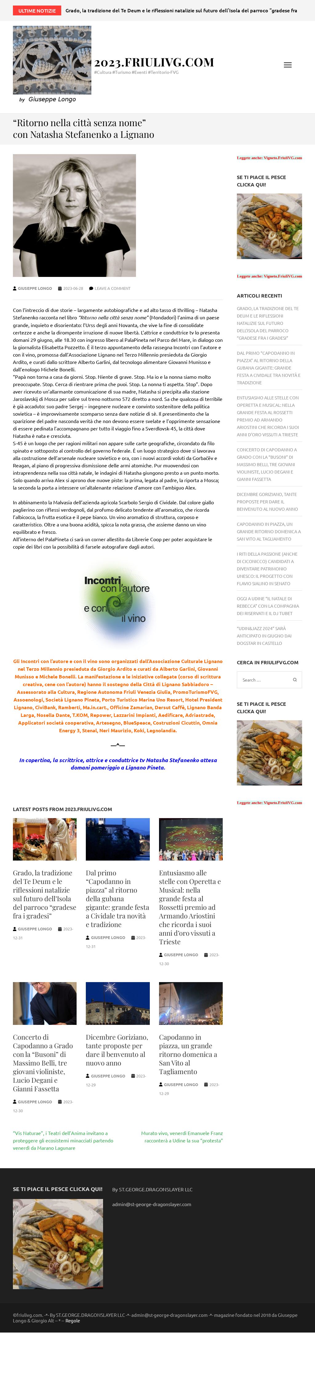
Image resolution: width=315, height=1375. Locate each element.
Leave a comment (112, 288)
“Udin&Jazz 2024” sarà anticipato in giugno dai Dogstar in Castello (264, 636)
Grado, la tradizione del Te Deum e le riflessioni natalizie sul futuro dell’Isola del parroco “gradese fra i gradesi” (44, 894)
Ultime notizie (37, 10)
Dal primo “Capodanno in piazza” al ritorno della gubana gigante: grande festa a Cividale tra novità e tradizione (117, 898)
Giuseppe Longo (35, 288)
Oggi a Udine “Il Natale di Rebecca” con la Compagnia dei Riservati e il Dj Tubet (268, 606)
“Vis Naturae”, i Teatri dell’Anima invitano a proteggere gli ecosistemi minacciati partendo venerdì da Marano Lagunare (63, 1140)
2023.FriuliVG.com (154, 62)
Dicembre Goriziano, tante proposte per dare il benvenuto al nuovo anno (117, 1049)
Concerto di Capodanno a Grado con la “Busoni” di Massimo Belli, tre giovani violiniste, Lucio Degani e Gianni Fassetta (43, 1062)
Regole (73, 1320)
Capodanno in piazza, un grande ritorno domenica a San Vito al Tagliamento (188, 1054)
